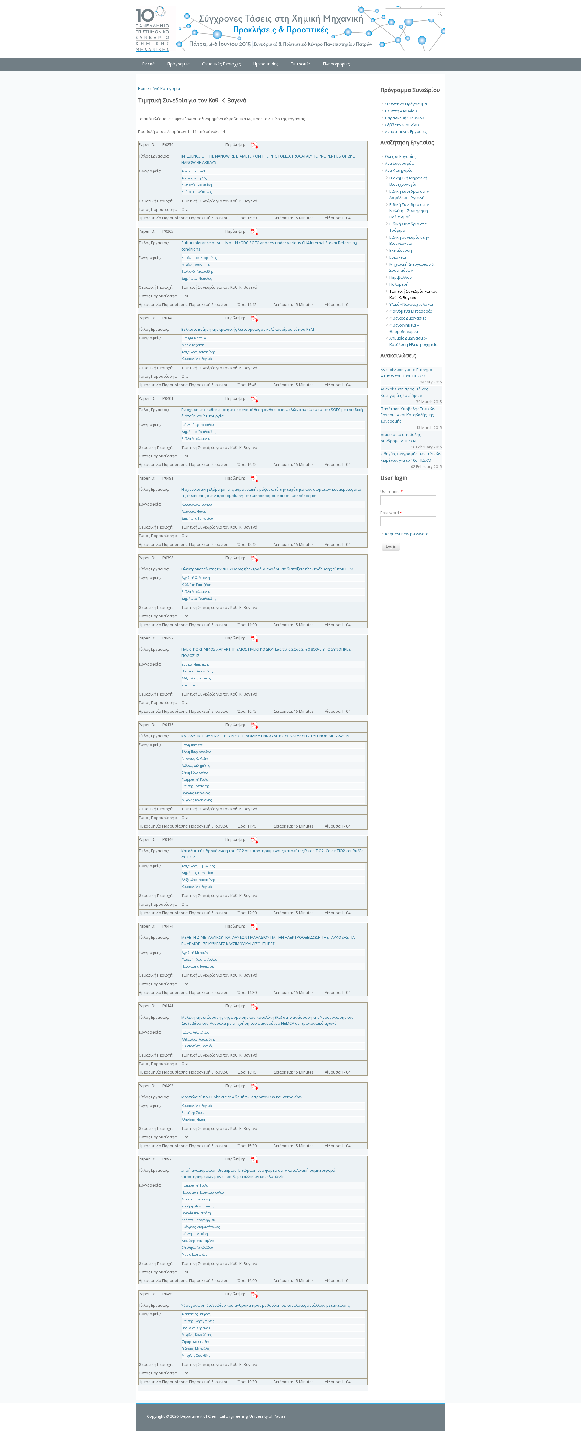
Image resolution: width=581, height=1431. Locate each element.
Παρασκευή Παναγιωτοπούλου (203, 1192)
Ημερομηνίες (265, 64)
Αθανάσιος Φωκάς (194, 511)
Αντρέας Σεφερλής (194, 178)
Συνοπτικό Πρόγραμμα (406, 104)
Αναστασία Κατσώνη (196, 1199)
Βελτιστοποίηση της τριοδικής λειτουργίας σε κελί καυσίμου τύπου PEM (247, 329)
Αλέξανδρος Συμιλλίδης (198, 866)
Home (143, 88)
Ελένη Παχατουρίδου (196, 751)
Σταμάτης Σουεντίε (195, 1113)
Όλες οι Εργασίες (400, 156)
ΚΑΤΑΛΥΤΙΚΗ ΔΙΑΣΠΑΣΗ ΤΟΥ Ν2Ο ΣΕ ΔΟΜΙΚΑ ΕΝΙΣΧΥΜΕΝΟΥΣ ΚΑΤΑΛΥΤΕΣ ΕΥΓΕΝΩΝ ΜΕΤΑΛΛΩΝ (265, 736)
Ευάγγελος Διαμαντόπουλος (201, 1227)
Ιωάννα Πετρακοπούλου (198, 425)
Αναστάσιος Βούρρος (196, 1314)
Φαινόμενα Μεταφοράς (410, 311)
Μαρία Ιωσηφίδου (194, 1254)
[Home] (153, 29)
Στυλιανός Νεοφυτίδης (197, 185)
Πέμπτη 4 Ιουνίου (401, 111)
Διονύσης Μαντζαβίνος (198, 1241)
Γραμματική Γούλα (195, 779)
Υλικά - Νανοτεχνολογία (411, 304)
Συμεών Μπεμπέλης (195, 664)
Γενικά (148, 64)
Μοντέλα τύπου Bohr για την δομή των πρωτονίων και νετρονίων (241, 1097)
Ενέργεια (397, 257)
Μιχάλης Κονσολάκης (197, 800)
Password (391, 512)
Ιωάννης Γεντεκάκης (195, 786)
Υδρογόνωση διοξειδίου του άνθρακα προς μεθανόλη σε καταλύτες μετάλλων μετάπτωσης (265, 1305)
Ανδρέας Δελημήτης (196, 765)
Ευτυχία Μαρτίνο (194, 338)
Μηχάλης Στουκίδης (196, 1355)
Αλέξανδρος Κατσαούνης (198, 352)
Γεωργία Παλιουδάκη (196, 1213)
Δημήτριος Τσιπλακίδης (199, 432)
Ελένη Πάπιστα (192, 745)
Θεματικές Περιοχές (221, 64)
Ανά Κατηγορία (166, 88)
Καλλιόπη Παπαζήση (196, 585)
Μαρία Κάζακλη (193, 345)
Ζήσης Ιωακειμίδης (196, 1342)
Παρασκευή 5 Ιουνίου (404, 118)
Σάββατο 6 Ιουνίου (402, 125)
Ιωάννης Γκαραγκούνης (198, 1321)
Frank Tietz (190, 685)
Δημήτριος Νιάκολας (197, 278)
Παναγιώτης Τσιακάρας (198, 966)
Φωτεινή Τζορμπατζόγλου (199, 959)
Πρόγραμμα (178, 64)
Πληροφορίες (336, 64)
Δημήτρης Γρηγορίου (197, 518)
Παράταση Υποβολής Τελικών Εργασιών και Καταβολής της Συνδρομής (408, 415)
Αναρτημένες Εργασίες (406, 131)
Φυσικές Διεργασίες (407, 318)
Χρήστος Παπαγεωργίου (198, 1220)
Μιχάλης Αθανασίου (196, 265)
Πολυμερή (399, 284)
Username (391, 491)
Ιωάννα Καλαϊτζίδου (195, 1032)
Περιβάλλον (400, 277)
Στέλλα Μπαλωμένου (196, 439)
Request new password (406, 533)
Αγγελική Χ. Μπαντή (196, 578)
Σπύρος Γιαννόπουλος (197, 192)
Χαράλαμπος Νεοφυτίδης (199, 258)
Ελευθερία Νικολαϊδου (197, 1247)
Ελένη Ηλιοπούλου (195, 772)
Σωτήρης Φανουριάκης (198, 1206)
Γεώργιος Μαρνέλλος (196, 793)
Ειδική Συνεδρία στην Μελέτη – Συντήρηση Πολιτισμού (409, 211)
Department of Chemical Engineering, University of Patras (233, 1416)
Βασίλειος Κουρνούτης (197, 671)
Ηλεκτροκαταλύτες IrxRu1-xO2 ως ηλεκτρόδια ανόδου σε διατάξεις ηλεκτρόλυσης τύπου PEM (267, 569)
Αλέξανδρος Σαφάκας (196, 678)
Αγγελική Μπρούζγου (196, 953)
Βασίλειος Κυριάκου (196, 1328)
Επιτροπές (300, 64)
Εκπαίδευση (400, 250)
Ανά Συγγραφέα (399, 163)
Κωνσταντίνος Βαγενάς (197, 359)
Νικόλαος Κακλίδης (195, 758)
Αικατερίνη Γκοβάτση (197, 171)
